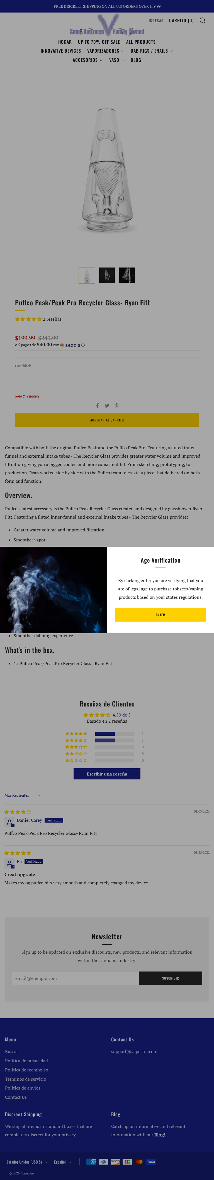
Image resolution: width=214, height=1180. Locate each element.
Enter (160, 614)
